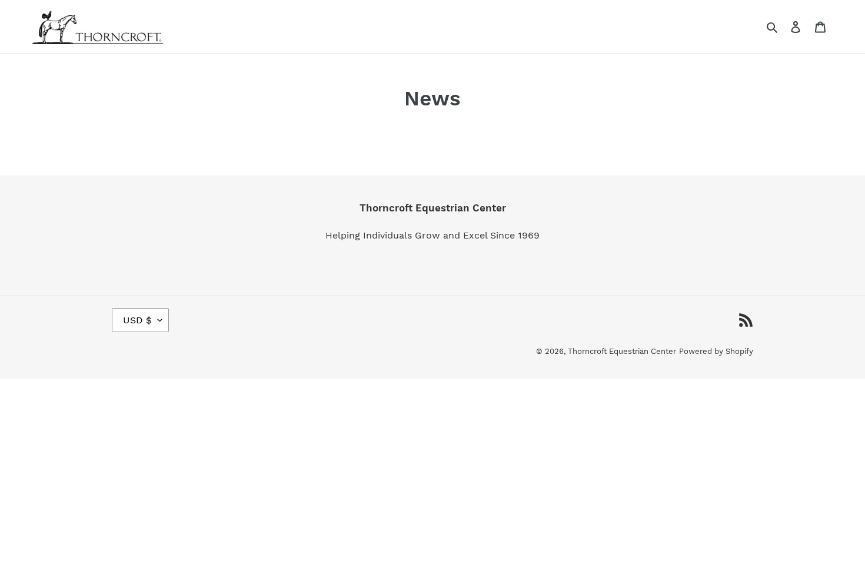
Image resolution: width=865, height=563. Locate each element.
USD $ (137, 320)
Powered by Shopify (716, 351)
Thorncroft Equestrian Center (622, 351)
